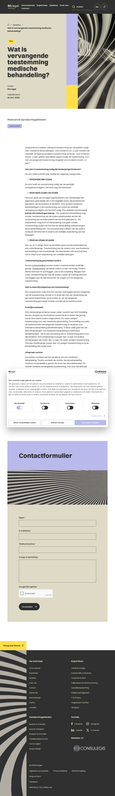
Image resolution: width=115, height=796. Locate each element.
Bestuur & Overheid (37, 724)
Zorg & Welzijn (14, 126)
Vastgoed (75, 707)
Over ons (64, 5)
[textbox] (57, 521)
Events (32, 702)
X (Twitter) (95, 730)
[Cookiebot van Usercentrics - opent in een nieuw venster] (96, 372)
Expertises (42, 5)
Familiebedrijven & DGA (38, 739)
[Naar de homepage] (13, 7)
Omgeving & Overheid (80, 702)
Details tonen (97, 416)
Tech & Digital (34, 744)
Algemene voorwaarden (39, 771)
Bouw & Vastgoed (36, 729)
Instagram (95, 724)
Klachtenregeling (78, 771)
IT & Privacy (76, 697)
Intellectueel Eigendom (80, 693)
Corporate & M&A (78, 678)
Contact (25, 8)
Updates (53, 5)
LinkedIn (79, 730)
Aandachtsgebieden (40, 717)
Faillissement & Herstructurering (84, 683)
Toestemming (38, 268)
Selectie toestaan (57, 423)
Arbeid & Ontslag (78, 668)
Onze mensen (28, 5)
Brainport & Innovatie (37, 734)
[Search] (73, 6)
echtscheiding (38, 265)
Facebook (78, 724)
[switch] (45, 407)
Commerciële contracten (81, 673)
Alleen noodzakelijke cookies (24, 423)
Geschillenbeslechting (80, 688)
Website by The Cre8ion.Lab (40, 787)
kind (48, 197)
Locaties (32, 707)
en (97, 7)
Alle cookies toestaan (90, 423)
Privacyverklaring (60, 771)
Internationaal (34, 697)
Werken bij (33, 693)
